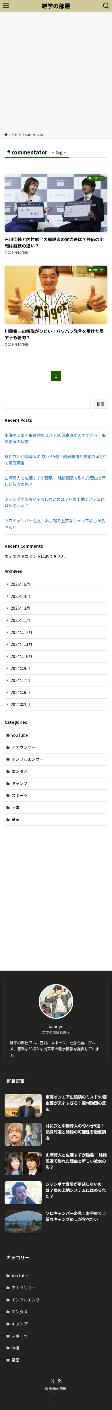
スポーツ (19, 795)
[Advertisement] (56, 73)
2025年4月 (20, 596)
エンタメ (19, 771)
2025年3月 (20, 608)
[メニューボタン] (5, 6)
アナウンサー (23, 747)
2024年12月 (21, 632)
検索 (100, 404)
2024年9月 (20, 668)
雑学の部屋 (56, 6)
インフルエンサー (27, 759)
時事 (15, 807)
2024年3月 (20, 704)
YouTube (19, 735)
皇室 (15, 819)
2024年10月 (21, 656)
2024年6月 (20, 692)
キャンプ (19, 783)
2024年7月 (20, 680)
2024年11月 (21, 644)
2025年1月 (20, 620)
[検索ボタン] (106, 6)
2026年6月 (20, 584)
